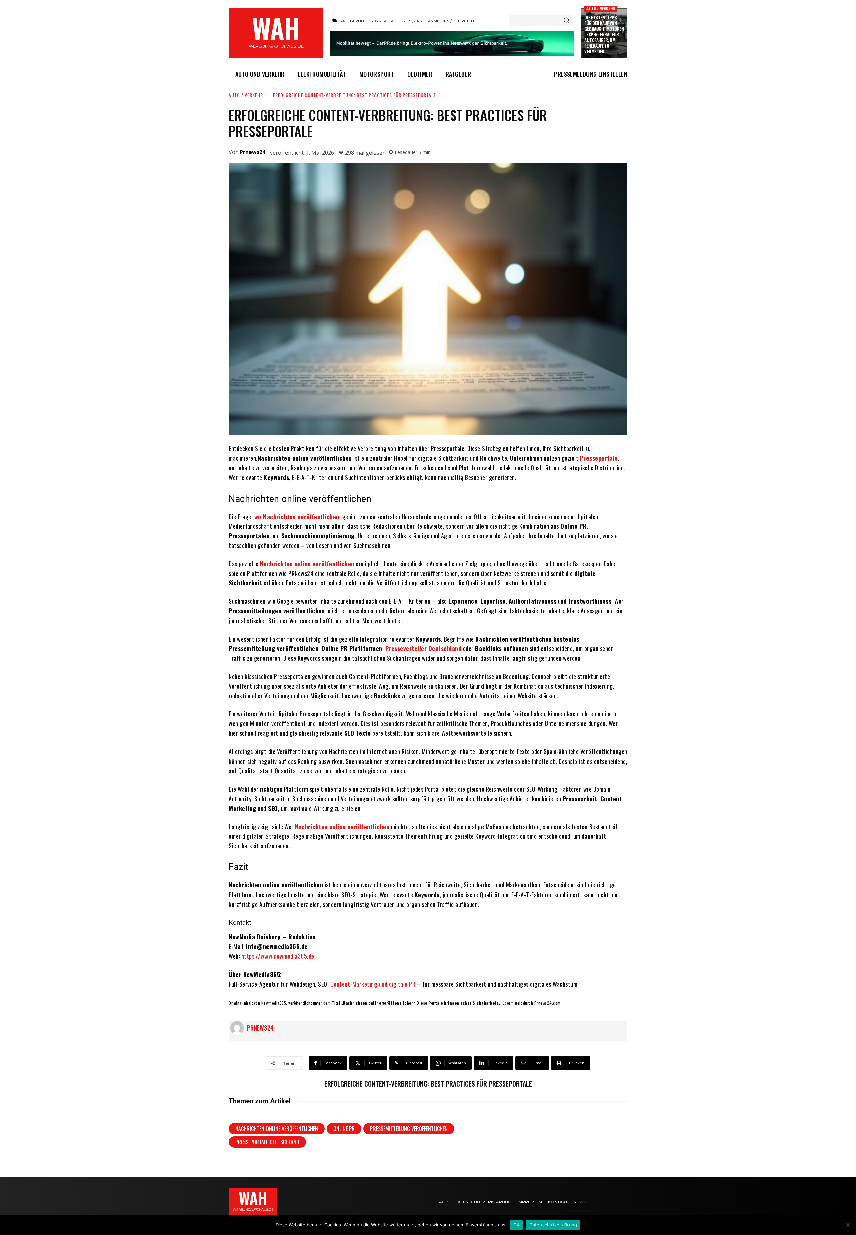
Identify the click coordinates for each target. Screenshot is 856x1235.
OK (516, 1224)
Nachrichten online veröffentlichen (276, 1129)
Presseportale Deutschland (267, 1142)
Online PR (344, 1129)
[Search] (566, 20)
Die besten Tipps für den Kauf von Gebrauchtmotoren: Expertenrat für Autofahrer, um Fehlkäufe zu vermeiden (604, 34)
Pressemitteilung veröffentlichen (409, 1129)
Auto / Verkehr (600, 8)
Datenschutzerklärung (553, 1224)
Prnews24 (252, 152)
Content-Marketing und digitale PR (373, 984)
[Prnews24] (238, 1028)
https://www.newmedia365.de (277, 956)
